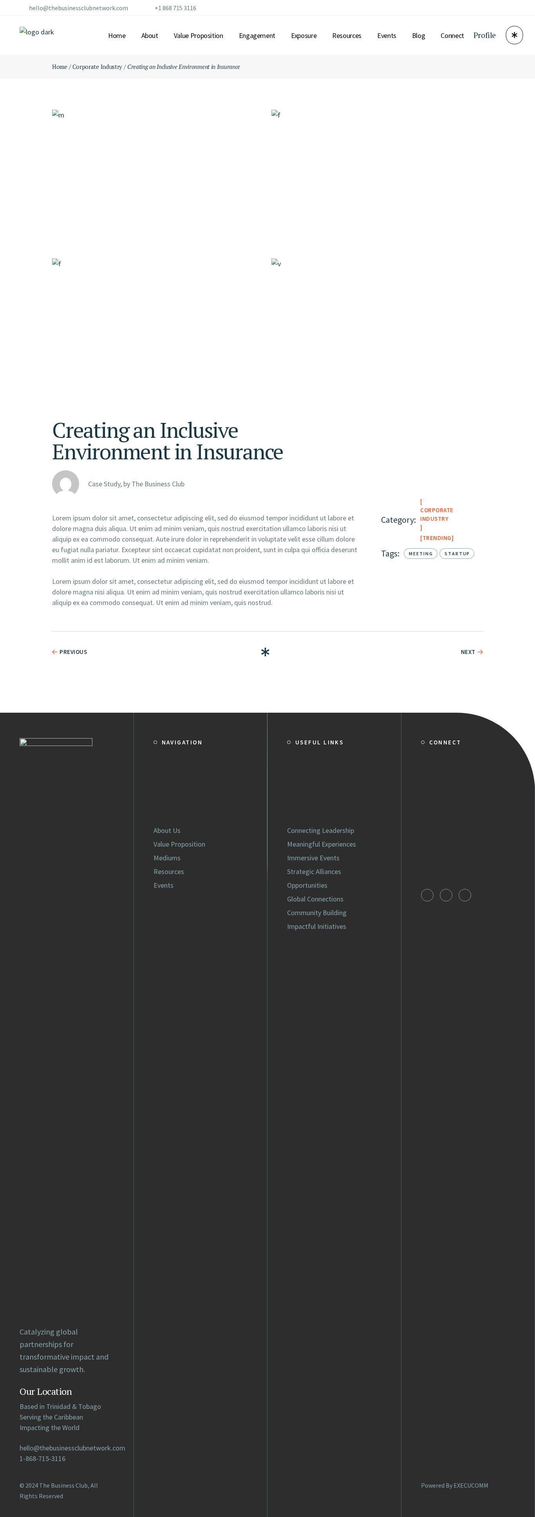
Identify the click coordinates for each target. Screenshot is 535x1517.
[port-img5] (377, 328)
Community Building (317, 912)
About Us (167, 830)
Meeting (421, 553)
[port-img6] (158, 180)
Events (164, 885)
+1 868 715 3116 (175, 8)
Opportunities (307, 885)
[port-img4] (158, 328)
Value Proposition (179, 844)
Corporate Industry (437, 514)
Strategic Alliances (314, 871)
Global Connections (315, 898)
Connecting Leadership (320, 830)
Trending (437, 538)
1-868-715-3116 (42, 1458)
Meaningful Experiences (321, 844)
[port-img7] (377, 180)
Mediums (167, 857)
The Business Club (63, 1485)
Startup (457, 553)
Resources (169, 871)
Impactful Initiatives (316, 926)
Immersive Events (313, 857)
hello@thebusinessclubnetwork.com (78, 8)
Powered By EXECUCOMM (454, 1485)
